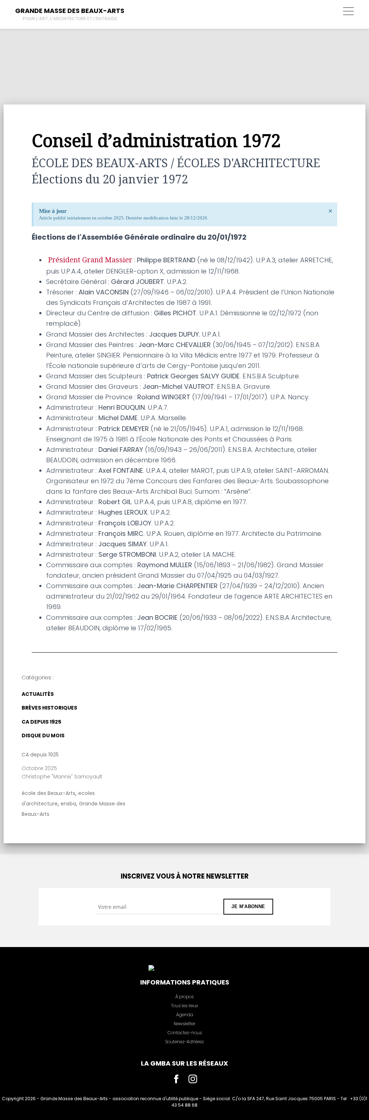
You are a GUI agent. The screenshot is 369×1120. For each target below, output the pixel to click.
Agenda (184, 1015)
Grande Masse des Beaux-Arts (69, 10)
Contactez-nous (185, 1033)
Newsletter (184, 1024)
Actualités (38, 694)
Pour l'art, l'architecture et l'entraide (70, 18)
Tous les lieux (184, 1006)
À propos (184, 997)
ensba (68, 803)
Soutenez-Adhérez (184, 1042)
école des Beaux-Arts (48, 793)
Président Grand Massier (89, 260)
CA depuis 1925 (41, 721)
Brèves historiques (49, 707)
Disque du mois (43, 735)
